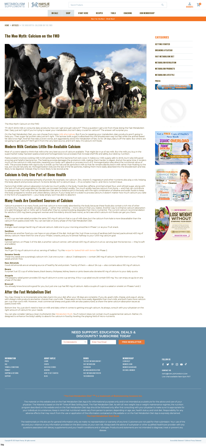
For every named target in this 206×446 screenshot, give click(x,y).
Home (7, 25)
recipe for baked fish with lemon (80, 250)
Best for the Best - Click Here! (103, 19)
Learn (46, 361)
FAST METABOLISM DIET (164, 56)
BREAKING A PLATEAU (163, 50)
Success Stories (50, 367)
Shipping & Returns (11, 373)
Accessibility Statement (177, 440)
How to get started (51, 373)
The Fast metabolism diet (92, 361)
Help (2, 444)
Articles (15, 25)
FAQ (6, 364)
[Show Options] (85, 342)
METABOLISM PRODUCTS (165, 68)
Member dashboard (129, 367)
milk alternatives (67, 134)
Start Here (83, 13)
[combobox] (118, 5)
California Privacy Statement (193, 440)
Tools (113, 13)
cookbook (87, 367)
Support (8, 376)
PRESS (157, 81)
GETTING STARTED (162, 44)
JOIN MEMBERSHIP (147, 13)
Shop (68, 13)
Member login (127, 364)
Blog (46, 376)
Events (46, 364)
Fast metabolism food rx (92, 373)
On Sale (55, 13)
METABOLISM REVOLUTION (165, 62)
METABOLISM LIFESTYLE (165, 74)
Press (7, 361)
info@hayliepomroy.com (174, 374)
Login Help (126, 361)
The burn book (88, 376)
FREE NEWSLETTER (131, 342)
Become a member (129, 370)
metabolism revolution (91, 370)
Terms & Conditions (12, 367)
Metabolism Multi (64, 314)
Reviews (47, 370)
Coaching (128, 13)
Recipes (99, 13)
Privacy (7, 370)
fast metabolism (89, 364)
